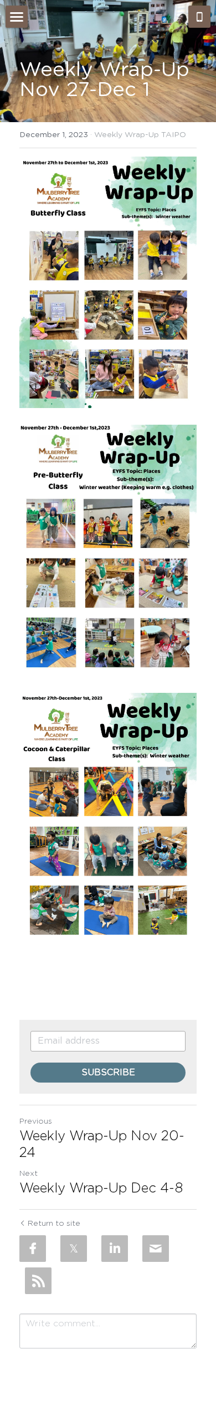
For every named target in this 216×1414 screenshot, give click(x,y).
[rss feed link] (38, 1280)
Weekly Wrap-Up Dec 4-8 (101, 1188)
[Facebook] (32, 1248)
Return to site (54, 1223)
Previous (35, 1121)
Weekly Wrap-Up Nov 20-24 (101, 1145)
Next (28, 1174)
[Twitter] (73, 1248)
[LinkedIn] (114, 1248)
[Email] (155, 1248)
